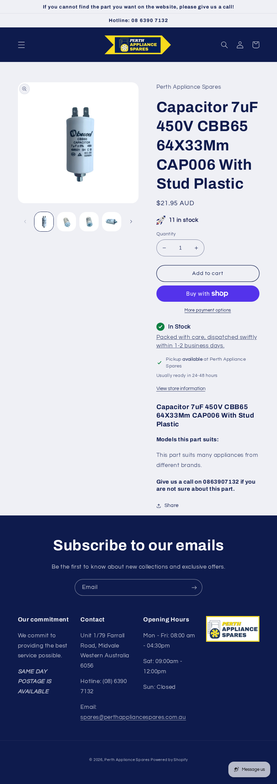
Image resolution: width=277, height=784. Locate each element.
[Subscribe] (194, 587)
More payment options (207, 310)
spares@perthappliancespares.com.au (133, 717)
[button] (21, 44)
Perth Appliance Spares (126, 760)
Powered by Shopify (169, 760)
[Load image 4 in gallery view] (111, 221)
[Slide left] (25, 221)
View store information (180, 388)
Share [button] (172, 505)
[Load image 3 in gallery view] (88, 221)
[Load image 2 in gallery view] (66, 221)
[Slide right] (131, 221)
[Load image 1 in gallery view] (43, 221)
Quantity (166, 234)
